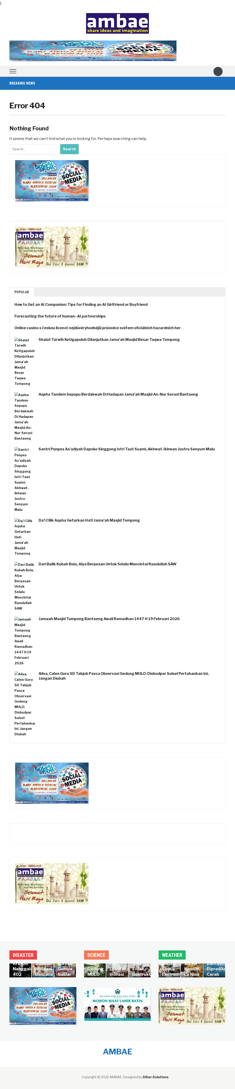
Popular (21, 292)
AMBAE (117, 1051)
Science (96, 955)
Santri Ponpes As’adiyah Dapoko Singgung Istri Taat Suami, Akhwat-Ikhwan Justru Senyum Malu (127, 449)
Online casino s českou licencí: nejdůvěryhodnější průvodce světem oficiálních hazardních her (97, 328)
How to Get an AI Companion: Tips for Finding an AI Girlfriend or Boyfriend (81, 304)
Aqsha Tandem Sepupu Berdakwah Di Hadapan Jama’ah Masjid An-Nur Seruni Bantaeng (118, 394)
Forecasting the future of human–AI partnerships (60, 316)
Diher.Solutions (155, 1077)
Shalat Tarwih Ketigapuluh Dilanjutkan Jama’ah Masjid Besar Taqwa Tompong (109, 339)
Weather (172, 955)
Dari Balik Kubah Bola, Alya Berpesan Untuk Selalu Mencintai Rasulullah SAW (107, 564)
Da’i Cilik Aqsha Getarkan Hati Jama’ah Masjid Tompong (89, 520)
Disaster (23, 955)
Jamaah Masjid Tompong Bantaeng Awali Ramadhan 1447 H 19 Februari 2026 (109, 619)
